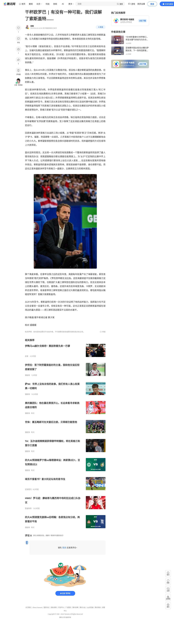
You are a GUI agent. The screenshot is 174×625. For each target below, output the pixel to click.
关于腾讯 (28, 607)
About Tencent (37, 607)
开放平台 (61, 607)
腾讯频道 (98, 607)
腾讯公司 (62, 617)
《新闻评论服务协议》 (57, 535)
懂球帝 (27, 375)
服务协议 (46, 607)
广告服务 (68, 607)
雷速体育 (28, 508)
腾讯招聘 (75, 607)
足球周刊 (28, 489)
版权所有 (68, 617)
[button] (142, 20)
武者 (26, 356)
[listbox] (65, 433)
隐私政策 (54, 607)
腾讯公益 (82, 607)
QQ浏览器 (90, 607)
